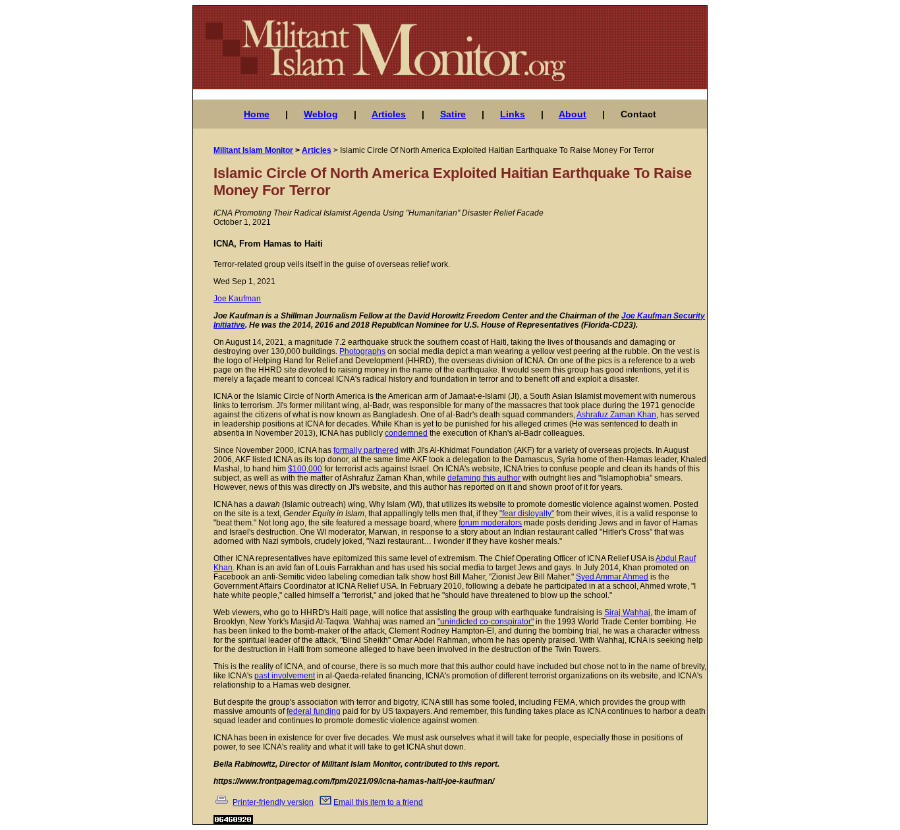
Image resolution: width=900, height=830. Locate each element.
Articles (389, 114)
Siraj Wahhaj (627, 612)
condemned (406, 433)
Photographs (362, 351)
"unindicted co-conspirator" (485, 621)
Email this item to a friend (378, 802)
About (572, 114)
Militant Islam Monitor (253, 150)
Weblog (321, 114)
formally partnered (366, 450)
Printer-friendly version (273, 802)
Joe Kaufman (237, 298)
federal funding (314, 711)
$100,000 (305, 468)
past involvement (284, 675)
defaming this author (483, 478)
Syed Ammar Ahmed (612, 576)
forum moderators (490, 522)
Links (512, 114)
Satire (453, 114)
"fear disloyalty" (526, 513)
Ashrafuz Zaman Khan (616, 414)
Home (256, 114)
